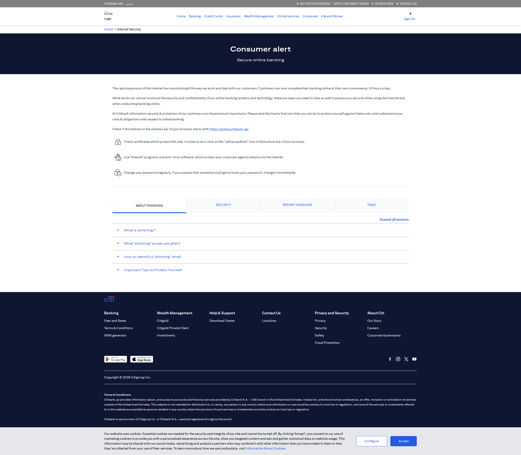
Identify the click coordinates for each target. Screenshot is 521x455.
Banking (195, 16)
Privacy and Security (332, 313)
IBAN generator (115, 335)
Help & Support (222, 313)
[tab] (195, 16)
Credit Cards (213, 16)
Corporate (310, 16)
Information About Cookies (265, 448)
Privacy (320, 321)
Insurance (233, 16)
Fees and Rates (115, 321)
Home (181, 16)
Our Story (374, 321)
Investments (166, 335)
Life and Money (332, 16)
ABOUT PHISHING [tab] (149, 206)
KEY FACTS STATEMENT (315, 3)
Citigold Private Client (173, 328)
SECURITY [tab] (223, 205)
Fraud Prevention (327, 343)
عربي (129, 3)
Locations (269, 321)
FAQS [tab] (372, 205)
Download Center (222, 321)
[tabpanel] (260, 247)
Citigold (163, 321)
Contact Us (408, 3)
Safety (319, 335)
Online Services (288, 16)
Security (321, 328)
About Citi (375, 313)
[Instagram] (398, 359)
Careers (373, 328)
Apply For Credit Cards (351, 3)
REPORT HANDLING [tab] (297, 205)
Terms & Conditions (118, 328)
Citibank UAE (113, 3)
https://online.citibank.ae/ (229, 129)
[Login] (410, 13)
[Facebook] (389, 359)
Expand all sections (394, 219)
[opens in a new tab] (115, 359)
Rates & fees (384, 3)
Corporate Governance (384, 335)
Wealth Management (259, 16)
